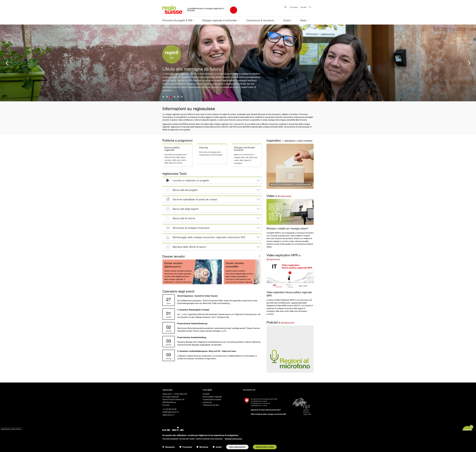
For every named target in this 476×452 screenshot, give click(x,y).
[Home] (172, 9)
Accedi (303, 7)
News (303, 20)
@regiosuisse (284, 196)
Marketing (203, 447)
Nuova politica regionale (212, 396)
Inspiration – (289, 140)
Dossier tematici (173, 256)
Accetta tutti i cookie (265, 447)
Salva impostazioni (237, 447)
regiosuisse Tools (174, 173)
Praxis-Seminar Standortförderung (192, 323)
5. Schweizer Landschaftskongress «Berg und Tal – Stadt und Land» (206, 351)
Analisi (219, 447)
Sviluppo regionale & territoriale (219, 20)
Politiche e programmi (177, 140)
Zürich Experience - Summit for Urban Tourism (197, 295)
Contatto (206, 393)
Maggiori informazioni (233, 438)
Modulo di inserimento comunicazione (290, 184)
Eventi (287, 20)
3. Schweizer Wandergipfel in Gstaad (193, 309)
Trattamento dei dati (211, 405)
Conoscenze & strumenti (260, 20)
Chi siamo (294, 7)
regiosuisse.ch (168, 414)
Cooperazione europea (212, 399)
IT (309, 7)
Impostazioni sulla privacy (11, 429)
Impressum (207, 402)
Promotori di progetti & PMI (177, 20)
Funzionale (187, 447)
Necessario (170, 447)
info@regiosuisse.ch (170, 412)
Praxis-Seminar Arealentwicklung (191, 337)
